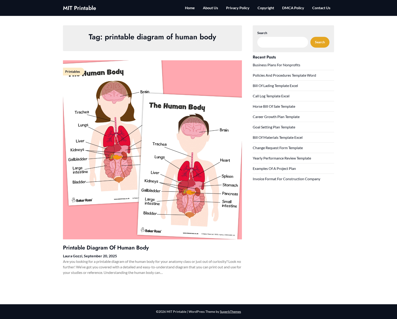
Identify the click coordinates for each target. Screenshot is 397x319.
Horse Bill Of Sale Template (274, 106)
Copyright (266, 8)
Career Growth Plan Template (276, 116)
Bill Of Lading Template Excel (275, 85)
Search (262, 33)
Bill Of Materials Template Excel (278, 137)
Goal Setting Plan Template (274, 127)
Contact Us (321, 8)
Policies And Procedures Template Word (284, 75)
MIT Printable (79, 8)
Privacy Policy (238, 8)
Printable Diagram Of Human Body (106, 248)
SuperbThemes (230, 311)
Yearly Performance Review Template (282, 158)
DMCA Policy (293, 8)
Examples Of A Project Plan (274, 168)
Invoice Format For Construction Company (286, 179)
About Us (210, 8)
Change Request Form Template (278, 147)
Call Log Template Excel (271, 96)
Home (190, 8)
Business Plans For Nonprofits (276, 65)
